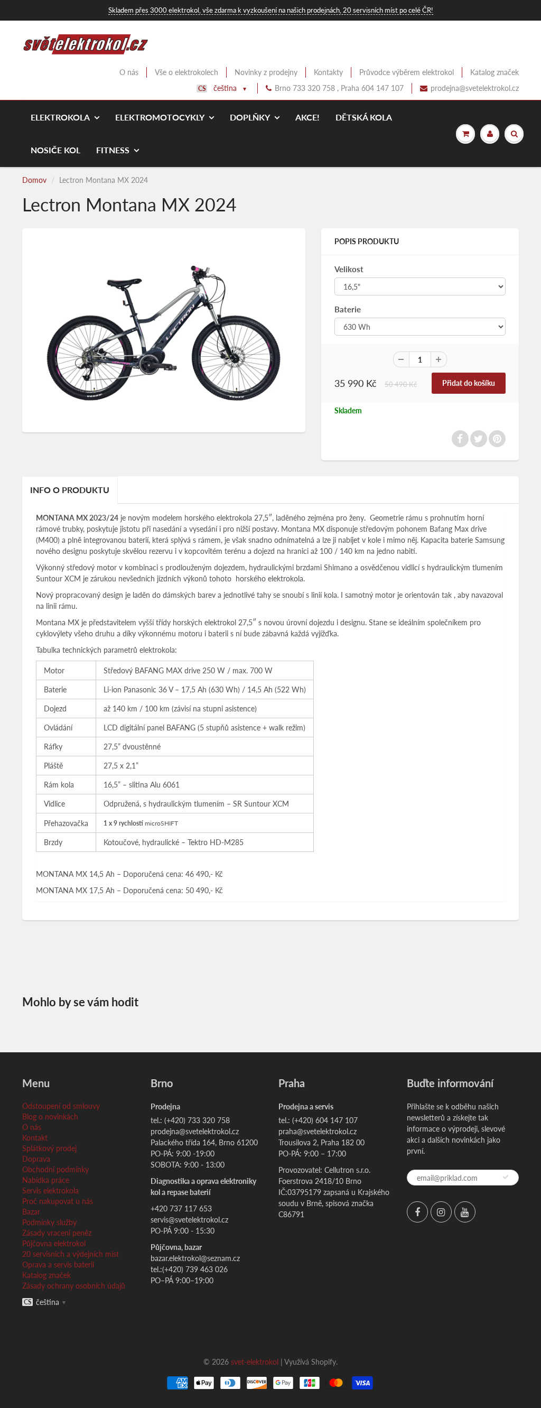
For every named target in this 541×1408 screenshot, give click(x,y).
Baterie (347, 309)
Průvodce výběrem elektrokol (406, 72)
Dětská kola (363, 117)
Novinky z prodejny (266, 72)
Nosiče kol (55, 150)
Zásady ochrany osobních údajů (73, 1285)
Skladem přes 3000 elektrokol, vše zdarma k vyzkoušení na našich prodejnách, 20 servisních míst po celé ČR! (270, 10)
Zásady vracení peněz (56, 1232)
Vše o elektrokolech (186, 72)
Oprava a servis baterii (58, 1264)
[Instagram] (441, 1211)
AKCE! (307, 117)
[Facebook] (417, 1211)
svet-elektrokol (254, 1361)
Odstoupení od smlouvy (61, 1105)
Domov (34, 179)
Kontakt (35, 1137)
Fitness (112, 150)
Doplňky (250, 117)
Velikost (348, 269)
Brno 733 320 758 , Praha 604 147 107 (339, 88)
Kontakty (328, 72)
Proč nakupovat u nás (57, 1201)
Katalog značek (494, 72)
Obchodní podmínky (55, 1169)
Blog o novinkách (50, 1116)
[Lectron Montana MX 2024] (164, 329)
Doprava (36, 1158)
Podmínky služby (49, 1222)
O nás (128, 72)
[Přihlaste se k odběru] (505, 1177)
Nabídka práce (45, 1179)
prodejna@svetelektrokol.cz (475, 88)
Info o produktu (69, 490)
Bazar (31, 1211)
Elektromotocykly (159, 117)
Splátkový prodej (49, 1148)
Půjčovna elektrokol (54, 1243)
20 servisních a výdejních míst (70, 1253)
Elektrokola (60, 117)
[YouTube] (464, 1211)
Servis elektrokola (50, 1190)
